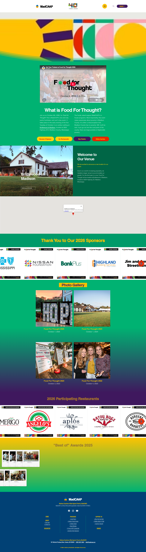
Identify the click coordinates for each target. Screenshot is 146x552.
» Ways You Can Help (99, 519)
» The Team (47, 522)
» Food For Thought (99, 524)
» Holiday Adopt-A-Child (99, 521)
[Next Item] (141, 263)
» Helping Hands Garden (73, 521)
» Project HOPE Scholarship (73, 528)
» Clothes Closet (73, 524)
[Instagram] (73, 511)
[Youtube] (77, 511)
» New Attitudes (73, 526)
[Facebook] (69, 511)
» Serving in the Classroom (73, 531)
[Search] (113, 6)
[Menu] (104, 6)
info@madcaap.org (90, 542)
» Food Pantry (73, 519)
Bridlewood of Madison (47, 127)
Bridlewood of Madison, (100, 177)
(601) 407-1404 (80, 542)
